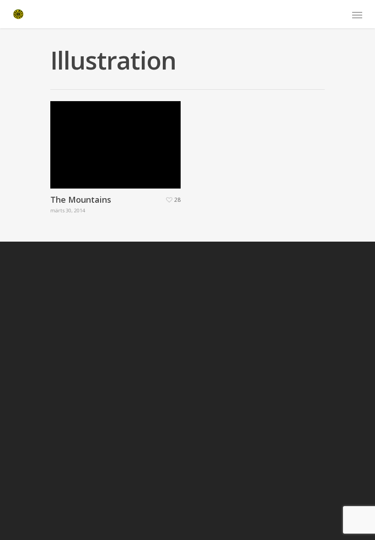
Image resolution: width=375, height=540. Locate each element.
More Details (118, 138)
